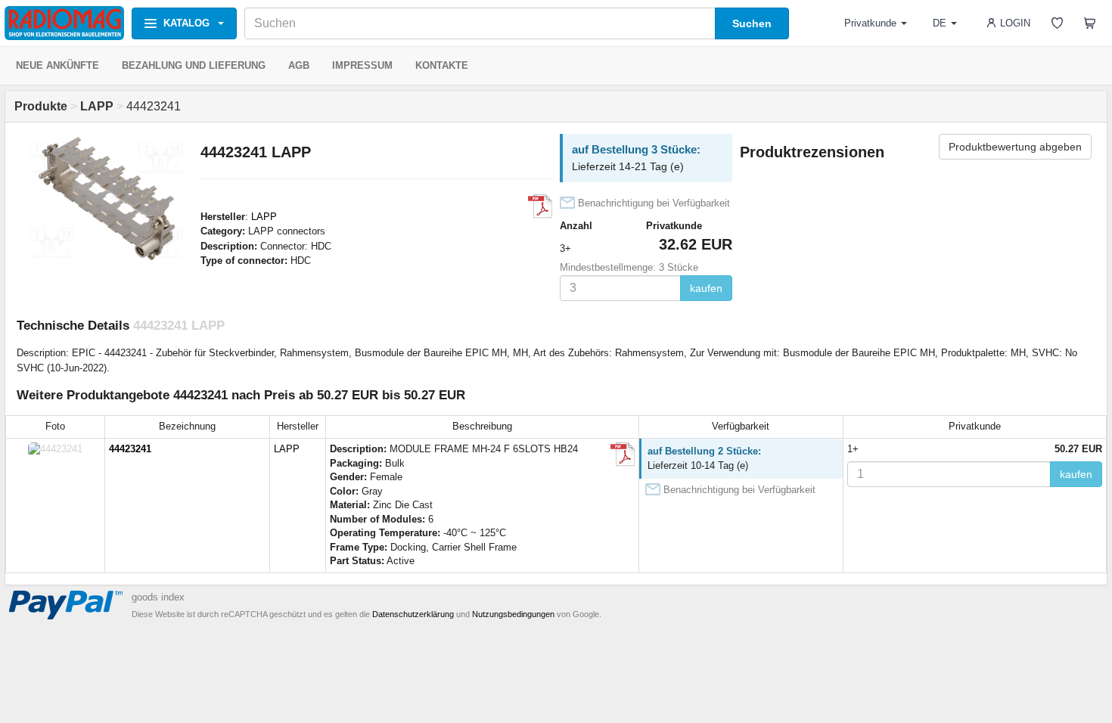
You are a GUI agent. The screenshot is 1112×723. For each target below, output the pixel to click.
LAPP (264, 216)
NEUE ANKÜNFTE (57, 65)
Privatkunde (870, 23)
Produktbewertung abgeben (1015, 147)
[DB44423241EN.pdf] (540, 206)
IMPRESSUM (362, 65)
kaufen (706, 288)
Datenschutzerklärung (413, 614)
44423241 (130, 449)
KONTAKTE (441, 65)
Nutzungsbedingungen (513, 614)
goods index (158, 597)
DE (939, 23)
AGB (298, 65)
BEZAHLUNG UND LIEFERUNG (194, 65)
